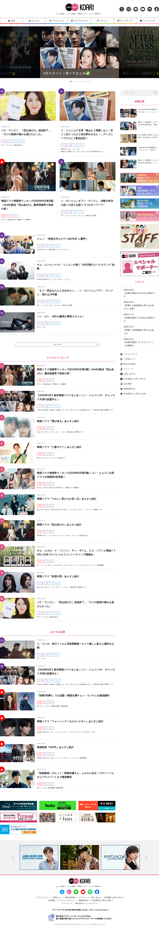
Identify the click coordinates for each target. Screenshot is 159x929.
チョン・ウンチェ (44, 706)
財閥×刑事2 (56, 706)
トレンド (104, 21)
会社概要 (127, 384)
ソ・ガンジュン (79, 215)
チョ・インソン (57, 758)
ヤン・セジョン (73, 535)
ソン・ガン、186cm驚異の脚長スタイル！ (60, 316)
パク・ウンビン (7, 145)
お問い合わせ (129, 374)
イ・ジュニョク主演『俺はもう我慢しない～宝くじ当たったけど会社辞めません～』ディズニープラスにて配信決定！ (87, 134)
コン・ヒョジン (51, 458)
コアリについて (130, 354)
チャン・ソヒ (50, 587)
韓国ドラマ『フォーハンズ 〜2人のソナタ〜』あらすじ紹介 (70, 721)
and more (58, 344)
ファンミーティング (89, 565)
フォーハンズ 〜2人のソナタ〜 (84, 732)
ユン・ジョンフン (86, 509)
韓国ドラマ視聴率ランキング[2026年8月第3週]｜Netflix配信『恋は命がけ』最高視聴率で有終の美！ (27, 205)
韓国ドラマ (109, 410)
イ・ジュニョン (57, 732)
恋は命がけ (19, 145)
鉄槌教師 (101, 565)
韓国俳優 (60, 788)
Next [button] (146, 857)
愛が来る (71, 432)
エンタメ (36, 21)
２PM (40, 249)
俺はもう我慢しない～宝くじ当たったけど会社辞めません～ (83, 151)
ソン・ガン (42, 327)
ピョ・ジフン (75, 565)
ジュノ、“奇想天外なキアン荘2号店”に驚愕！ (62, 238)
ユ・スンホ (42, 658)
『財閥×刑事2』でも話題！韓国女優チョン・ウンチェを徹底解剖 (73, 695)
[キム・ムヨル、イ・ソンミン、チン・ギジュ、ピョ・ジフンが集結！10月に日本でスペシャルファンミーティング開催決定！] (17, 556)
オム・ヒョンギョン (72, 509)
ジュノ (67, 249)
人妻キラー (62, 458)
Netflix (40, 535)
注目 (13, 21)
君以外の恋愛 (91, 215)
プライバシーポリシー (66, 900)
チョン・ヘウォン (63, 587)
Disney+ (65, 149)
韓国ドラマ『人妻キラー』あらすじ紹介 (59, 447)
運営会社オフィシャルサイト (86, 903)
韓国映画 (83, 758)
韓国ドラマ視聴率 (24, 219)
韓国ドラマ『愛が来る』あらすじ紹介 (58, 421)
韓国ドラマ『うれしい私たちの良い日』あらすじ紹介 (67, 498)
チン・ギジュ (64, 565)
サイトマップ (67, 903)
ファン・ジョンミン (72, 758)
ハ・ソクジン (61, 432)
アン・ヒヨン (50, 432)
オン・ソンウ (48, 535)
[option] (39, 857)
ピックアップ (126, 21)
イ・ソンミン (42, 565)
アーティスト (58, 21)
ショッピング (149, 21)
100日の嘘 (41, 279)
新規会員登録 (129, 364)
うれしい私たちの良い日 (46, 487)
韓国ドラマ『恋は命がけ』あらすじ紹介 (59, 524)
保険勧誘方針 (129, 389)
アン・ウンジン (67, 215)
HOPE (40, 758)
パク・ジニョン (65, 279)
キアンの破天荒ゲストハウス (53, 249)
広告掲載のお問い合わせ (134, 379)
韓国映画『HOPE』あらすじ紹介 (55, 747)
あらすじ (41, 432)
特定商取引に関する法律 (134, 394)
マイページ (128, 369)
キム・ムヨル (53, 565)
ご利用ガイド (129, 359)
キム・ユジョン (52, 279)
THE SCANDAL (43, 410)
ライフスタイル (81, 21)
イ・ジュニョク (74, 149)
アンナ (4, 219)
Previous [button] (13, 857)
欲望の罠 (74, 587)
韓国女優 (65, 706)
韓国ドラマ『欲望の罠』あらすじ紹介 (58, 576)
